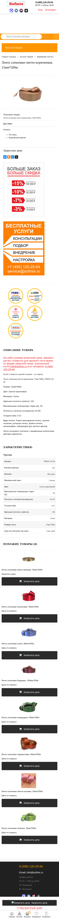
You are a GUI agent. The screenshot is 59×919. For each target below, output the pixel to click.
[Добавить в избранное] (53, 79)
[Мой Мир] (12, 157)
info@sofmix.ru (18, 366)
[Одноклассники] (8, 157)
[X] (16, 157)
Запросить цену (31, 581)
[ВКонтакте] (5, 157)
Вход (40, 10)
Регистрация (50, 10)
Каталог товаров (13, 47)
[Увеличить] (29, 94)
